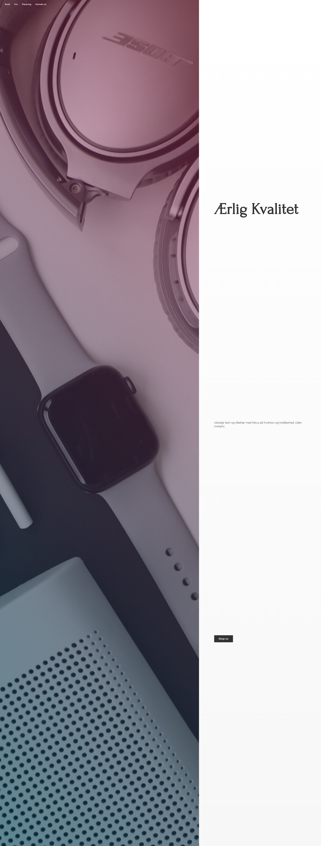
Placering (26, 4)
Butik (7, 4)
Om (16, 4)
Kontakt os (40, 4)
